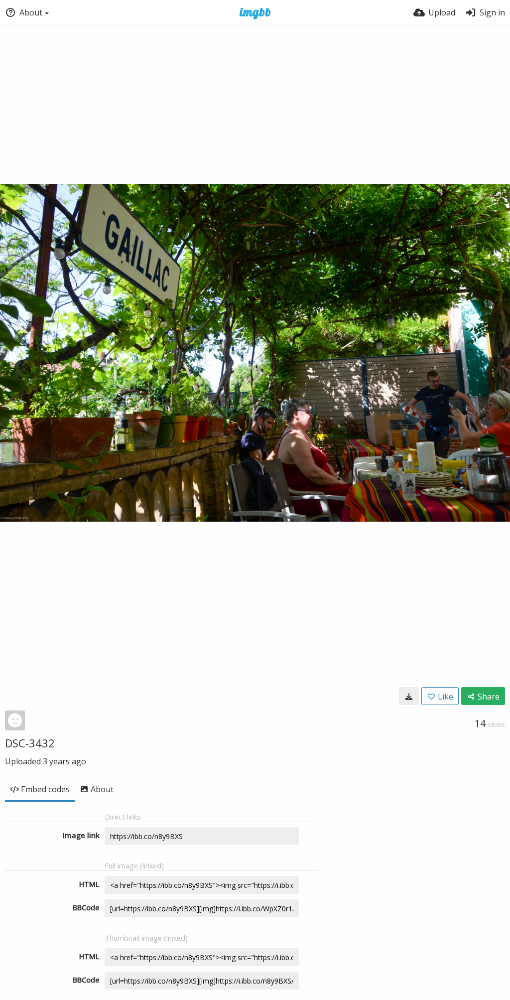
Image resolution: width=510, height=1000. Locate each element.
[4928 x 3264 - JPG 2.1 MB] (409, 696)
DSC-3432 (30, 742)
